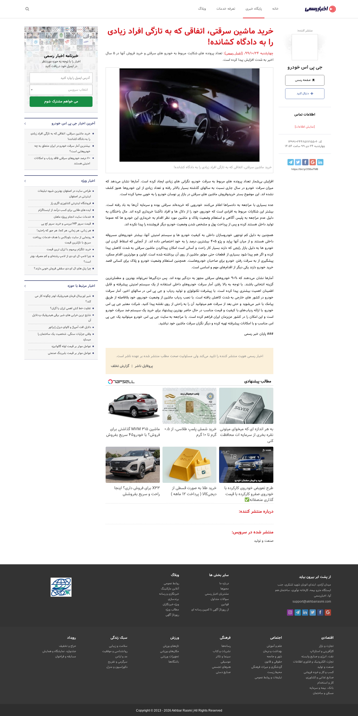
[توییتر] (313, 612)
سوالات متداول (220, 599)
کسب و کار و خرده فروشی (319, 672)
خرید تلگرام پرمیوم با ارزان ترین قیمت (69, 249)
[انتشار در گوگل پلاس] (313, 162)
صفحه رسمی (303, 80)
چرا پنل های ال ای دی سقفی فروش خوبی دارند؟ (62, 268)
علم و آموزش (274, 646)
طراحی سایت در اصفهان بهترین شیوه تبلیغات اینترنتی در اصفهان (64, 194)
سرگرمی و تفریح (117, 661)
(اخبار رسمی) (234, 53)
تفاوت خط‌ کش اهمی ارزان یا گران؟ (70, 308)
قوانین (225, 604)
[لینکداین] (305, 612)
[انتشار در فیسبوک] (305, 162)
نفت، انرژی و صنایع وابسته (317, 656)
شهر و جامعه (274, 656)
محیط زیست (274, 672)
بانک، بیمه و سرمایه (322, 688)
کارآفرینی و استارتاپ (322, 651)
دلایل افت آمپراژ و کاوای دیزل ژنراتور (69, 327)
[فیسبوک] (320, 612)
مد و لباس (121, 656)
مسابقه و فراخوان (65, 656)
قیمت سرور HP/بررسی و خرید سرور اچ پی (66, 223)
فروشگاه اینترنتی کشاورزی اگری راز (71, 203)
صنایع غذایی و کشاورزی (320, 677)
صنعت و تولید (263, 541)
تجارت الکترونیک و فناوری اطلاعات (313, 661)
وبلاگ (202, 9)
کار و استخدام (325, 682)
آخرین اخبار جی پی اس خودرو (73, 124)
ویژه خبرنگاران (171, 604)
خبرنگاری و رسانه (169, 594)
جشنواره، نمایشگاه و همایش (59, 651)
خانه (275, 9)
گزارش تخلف (120, 366)
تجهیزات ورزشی (170, 656)
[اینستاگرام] (290, 612)
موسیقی (226, 661)
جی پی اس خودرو (305, 67)
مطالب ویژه (172, 609)
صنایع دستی (223, 672)
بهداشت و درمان (272, 651)
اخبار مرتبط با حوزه (81, 286)
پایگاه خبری (254, 9)
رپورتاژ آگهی (172, 615)
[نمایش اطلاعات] (305, 126)
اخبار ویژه (88, 181)
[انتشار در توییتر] (298, 162)
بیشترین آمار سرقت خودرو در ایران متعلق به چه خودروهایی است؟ (62, 149)
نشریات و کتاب (222, 651)
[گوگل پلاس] (328, 612)
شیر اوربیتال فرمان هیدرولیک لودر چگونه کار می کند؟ (63, 299)
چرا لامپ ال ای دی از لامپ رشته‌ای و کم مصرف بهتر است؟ (60, 259)
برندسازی (173, 599)
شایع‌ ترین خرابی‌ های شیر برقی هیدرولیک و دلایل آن (61, 318)
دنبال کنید (303, 93)
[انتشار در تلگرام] (291, 162)
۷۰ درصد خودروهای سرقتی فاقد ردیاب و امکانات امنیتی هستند (62, 161)
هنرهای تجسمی (221, 667)
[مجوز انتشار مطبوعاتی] (61, 588)
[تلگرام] (298, 612)
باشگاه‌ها (174, 661)
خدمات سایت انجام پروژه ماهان (72, 217)
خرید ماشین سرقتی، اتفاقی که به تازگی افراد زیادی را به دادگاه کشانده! (60, 136)
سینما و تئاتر (223, 656)
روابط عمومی (171, 583)
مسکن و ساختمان (323, 693)
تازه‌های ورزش (171, 646)
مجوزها (224, 588)
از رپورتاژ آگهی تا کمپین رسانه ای (210, 609)
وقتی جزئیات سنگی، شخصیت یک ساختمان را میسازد (64, 337)
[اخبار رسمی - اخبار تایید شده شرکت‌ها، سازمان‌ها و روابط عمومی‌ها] (320, 9)
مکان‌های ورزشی (169, 651)
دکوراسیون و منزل (116, 667)
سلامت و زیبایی (118, 646)
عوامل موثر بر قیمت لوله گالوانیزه (71, 346)
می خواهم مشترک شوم (61, 102)
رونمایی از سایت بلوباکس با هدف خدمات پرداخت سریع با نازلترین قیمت (62, 240)
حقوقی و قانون (273, 661)
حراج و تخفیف (67, 646)
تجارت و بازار (326, 646)
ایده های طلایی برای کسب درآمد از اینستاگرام (64, 210)
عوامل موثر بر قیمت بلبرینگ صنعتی (69, 353)
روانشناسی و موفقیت (114, 651)
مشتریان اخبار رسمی (217, 594)
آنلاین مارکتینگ (170, 588)
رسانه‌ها (226, 646)
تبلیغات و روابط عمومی (268, 677)
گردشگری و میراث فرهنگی (266, 667)
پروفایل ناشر (143, 366)
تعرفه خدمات (225, 9)
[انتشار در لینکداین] (320, 162)
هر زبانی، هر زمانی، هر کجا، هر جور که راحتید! (64, 230)
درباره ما (224, 583)
